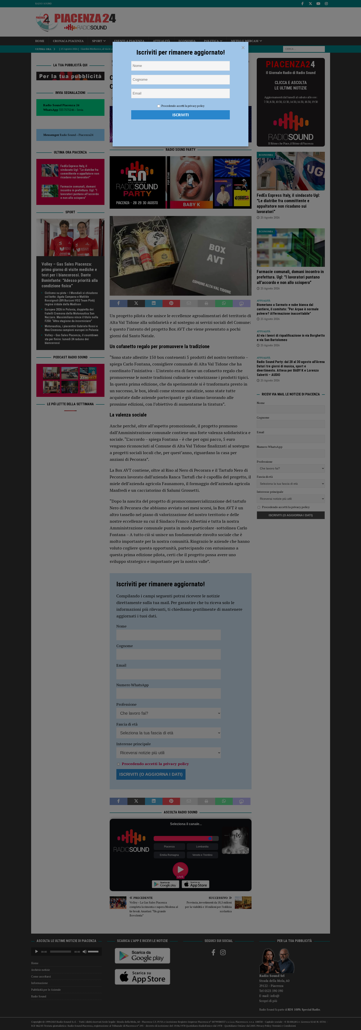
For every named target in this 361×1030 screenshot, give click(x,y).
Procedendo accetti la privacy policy (183, 106)
